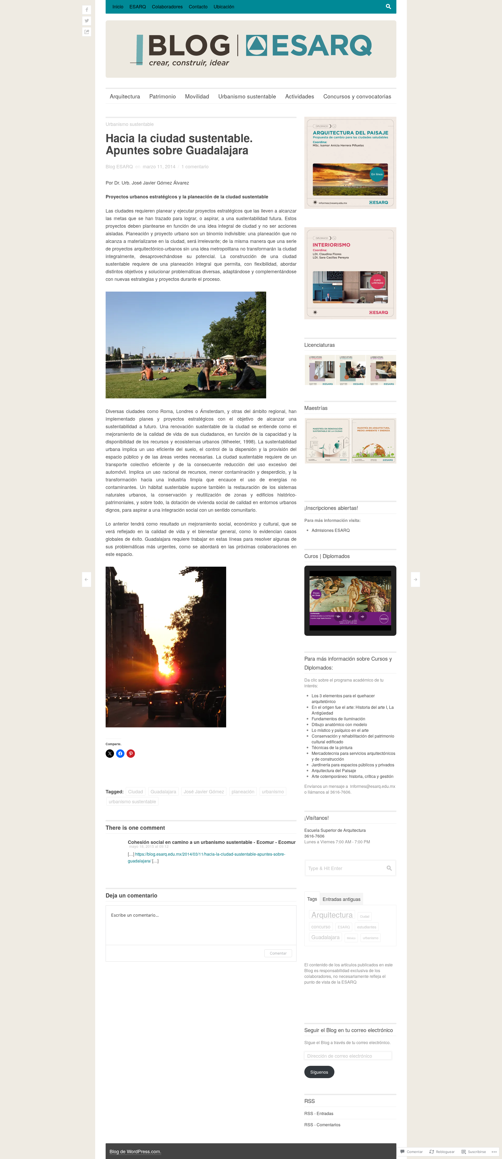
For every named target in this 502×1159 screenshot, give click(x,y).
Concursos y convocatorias (357, 96)
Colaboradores (167, 6)
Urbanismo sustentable (247, 96)
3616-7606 (314, 836)
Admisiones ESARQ (331, 530)
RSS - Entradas (318, 1113)
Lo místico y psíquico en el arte (340, 730)
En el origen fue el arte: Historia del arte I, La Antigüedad (353, 710)
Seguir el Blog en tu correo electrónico (348, 1030)
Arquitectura (125, 96)
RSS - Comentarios (322, 1125)
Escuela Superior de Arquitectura (335, 830)
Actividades (299, 96)
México (351, 938)
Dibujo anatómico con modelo (339, 724)
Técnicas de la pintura (332, 747)
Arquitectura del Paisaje (334, 770)
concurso (320, 926)
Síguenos (319, 1072)
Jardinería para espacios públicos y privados (353, 765)
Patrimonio (162, 96)
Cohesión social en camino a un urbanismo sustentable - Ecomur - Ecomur (212, 842)
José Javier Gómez (204, 791)
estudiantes (366, 926)
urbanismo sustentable (132, 801)
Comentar (278, 953)
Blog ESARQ (119, 166)
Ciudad (135, 791)
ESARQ (137, 6)
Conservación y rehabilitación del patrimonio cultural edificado (353, 739)
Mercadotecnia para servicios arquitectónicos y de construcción (353, 756)
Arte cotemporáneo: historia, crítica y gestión (352, 776)
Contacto (198, 6)
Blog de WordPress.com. (135, 1151)
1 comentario (195, 166)
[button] (319, 370)
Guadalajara (163, 791)
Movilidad (197, 96)
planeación (243, 791)
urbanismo (273, 791)
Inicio (117, 6)
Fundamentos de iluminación (338, 719)
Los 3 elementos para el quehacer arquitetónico (343, 698)
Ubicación (224, 6)
